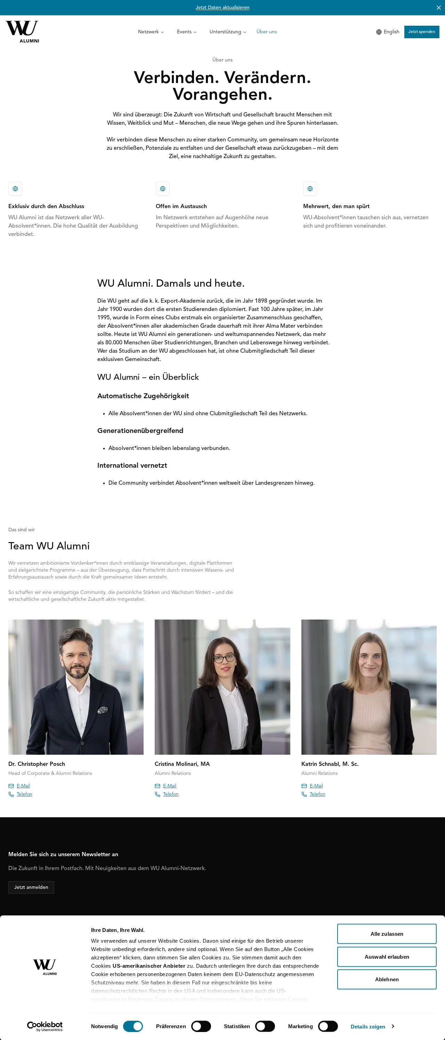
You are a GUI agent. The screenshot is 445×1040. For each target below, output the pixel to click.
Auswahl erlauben (387, 956)
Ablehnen (387, 979)
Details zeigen (368, 1026)
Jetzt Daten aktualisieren (223, 7)
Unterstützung (225, 32)
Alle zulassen (387, 934)
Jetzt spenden (421, 32)
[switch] (201, 1026)
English (391, 32)
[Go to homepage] (22, 32)
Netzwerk (148, 32)
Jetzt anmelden (31, 887)
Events (184, 32)
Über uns (267, 32)
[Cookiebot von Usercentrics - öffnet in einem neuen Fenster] (45, 1026)
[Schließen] (438, 7)
